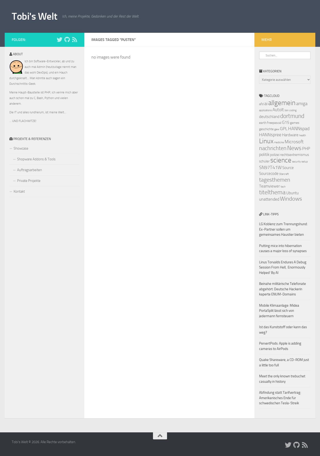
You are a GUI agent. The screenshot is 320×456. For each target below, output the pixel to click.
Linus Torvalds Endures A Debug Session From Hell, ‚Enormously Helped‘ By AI (282, 267)
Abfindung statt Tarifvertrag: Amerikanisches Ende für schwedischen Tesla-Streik (280, 397)
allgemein (281, 103)
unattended (269, 199)
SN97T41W (270, 167)
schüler (264, 161)
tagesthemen (274, 179)
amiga (301, 103)
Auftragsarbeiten (29, 170)
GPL (283, 128)
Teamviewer (269, 186)
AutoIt (278, 109)
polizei (274, 155)
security (296, 161)
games (294, 123)
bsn (287, 110)
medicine (279, 142)
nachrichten (273, 148)
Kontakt (19, 191)
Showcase (21, 148)
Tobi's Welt (34, 16)
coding (293, 110)
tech (283, 186)
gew (276, 129)
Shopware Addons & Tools (36, 159)
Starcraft (284, 174)
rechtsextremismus (294, 155)
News (294, 148)
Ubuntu (292, 193)
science (280, 160)
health (302, 135)
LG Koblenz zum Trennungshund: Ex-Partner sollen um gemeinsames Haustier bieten (283, 229)
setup (304, 161)
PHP (306, 148)
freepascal (274, 123)
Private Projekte (29, 181)
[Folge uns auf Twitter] (59, 39)
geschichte (266, 129)
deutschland (269, 116)
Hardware (290, 134)
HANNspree (270, 134)
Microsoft (294, 141)
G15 (285, 122)
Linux (266, 141)
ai (266, 103)
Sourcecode (269, 173)
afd (261, 104)
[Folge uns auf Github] (67, 39)
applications (265, 110)
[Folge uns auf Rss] (74, 39)
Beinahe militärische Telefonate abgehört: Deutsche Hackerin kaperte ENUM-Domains (282, 289)
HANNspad (298, 128)
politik (264, 154)
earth (262, 123)
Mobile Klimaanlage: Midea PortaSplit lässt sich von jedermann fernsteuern (279, 310)
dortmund (292, 116)
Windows (291, 198)
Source (288, 167)
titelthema (272, 192)
